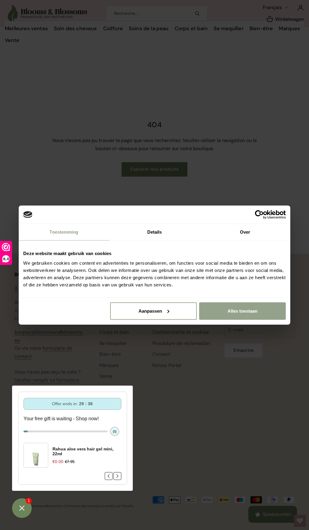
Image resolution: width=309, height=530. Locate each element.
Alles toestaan (242, 310)
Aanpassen (150, 310)
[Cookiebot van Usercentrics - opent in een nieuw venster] (259, 214)
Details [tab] (154, 232)
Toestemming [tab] (63, 232)
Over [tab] (245, 232)
